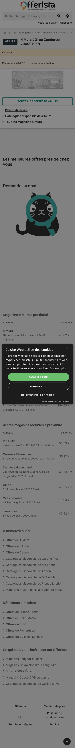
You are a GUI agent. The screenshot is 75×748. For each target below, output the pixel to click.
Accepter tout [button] (39, 376)
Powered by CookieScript (55, 401)
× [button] (67, 348)
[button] (37, 395)
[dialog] (37, 374)
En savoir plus (58, 368)
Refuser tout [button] (39, 386)
